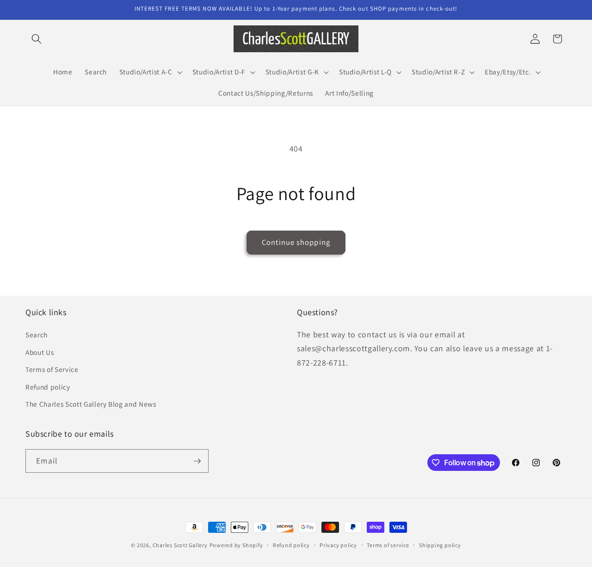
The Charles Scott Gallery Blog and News (90, 403)
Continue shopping (296, 242)
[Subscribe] (197, 461)
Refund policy (47, 386)
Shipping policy (440, 545)
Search (36, 334)
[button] (36, 39)
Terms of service (388, 545)
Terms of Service (52, 369)
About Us (39, 352)
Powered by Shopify (236, 545)
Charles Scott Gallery (180, 545)
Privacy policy (338, 545)
